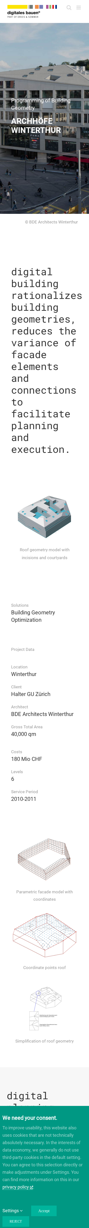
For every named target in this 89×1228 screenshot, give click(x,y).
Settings (11, 1210)
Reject (16, 1221)
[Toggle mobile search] (69, 7)
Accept (43, 1211)
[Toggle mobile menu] (79, 7)
